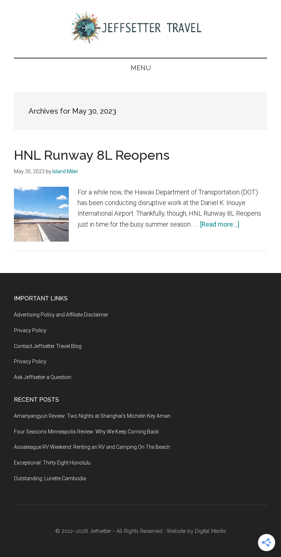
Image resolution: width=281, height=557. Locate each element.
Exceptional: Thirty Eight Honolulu (52, 463)
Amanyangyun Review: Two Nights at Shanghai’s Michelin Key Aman (92, 416)
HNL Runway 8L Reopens (91, 155)
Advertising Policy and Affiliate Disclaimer (61, 315)
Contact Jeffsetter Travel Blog (48, 346)
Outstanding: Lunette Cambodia (50, 478)
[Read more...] (219, 224)
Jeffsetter (100, 531)
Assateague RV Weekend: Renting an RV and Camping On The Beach (92, 447)
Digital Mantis (210, 531)
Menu (141, 68)
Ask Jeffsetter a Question (42, 377)
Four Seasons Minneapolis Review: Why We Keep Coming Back (86, 432)
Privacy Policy (30, 330)
